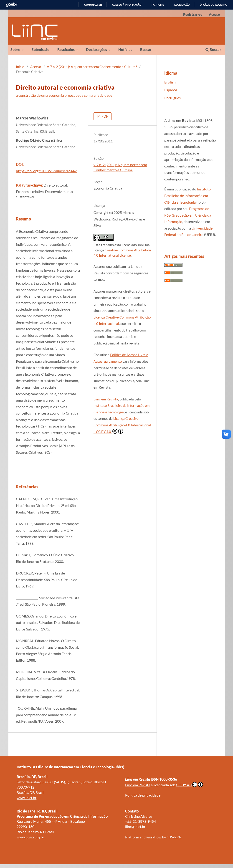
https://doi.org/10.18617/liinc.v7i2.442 (46, 171)
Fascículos (66, 49)
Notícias (125, 49)
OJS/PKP (174, 837)
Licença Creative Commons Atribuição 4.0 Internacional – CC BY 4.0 (122, 424)
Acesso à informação (126, 4)
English (170, 82)
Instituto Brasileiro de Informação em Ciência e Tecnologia (187, 195)
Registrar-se (192, 14)
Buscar (146, 49)
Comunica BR (93, 4)
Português (172, 98)
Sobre (15, 49)
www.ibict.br (26, 797)
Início (20, 67)
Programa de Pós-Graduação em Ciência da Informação (187, 215)
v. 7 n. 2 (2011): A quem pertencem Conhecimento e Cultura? (92, 67)
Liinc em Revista (106, 399)
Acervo (35, 67)
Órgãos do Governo (213, 4)
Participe (158, 4)
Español (170, 90)
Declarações (97, 49)
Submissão (40, 49)
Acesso (214, 14)
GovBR (11, 5)
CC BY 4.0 (184, 785)
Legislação (182, 4)
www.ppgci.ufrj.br (30, 837)
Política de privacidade (142, 795)
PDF (104, 116)
